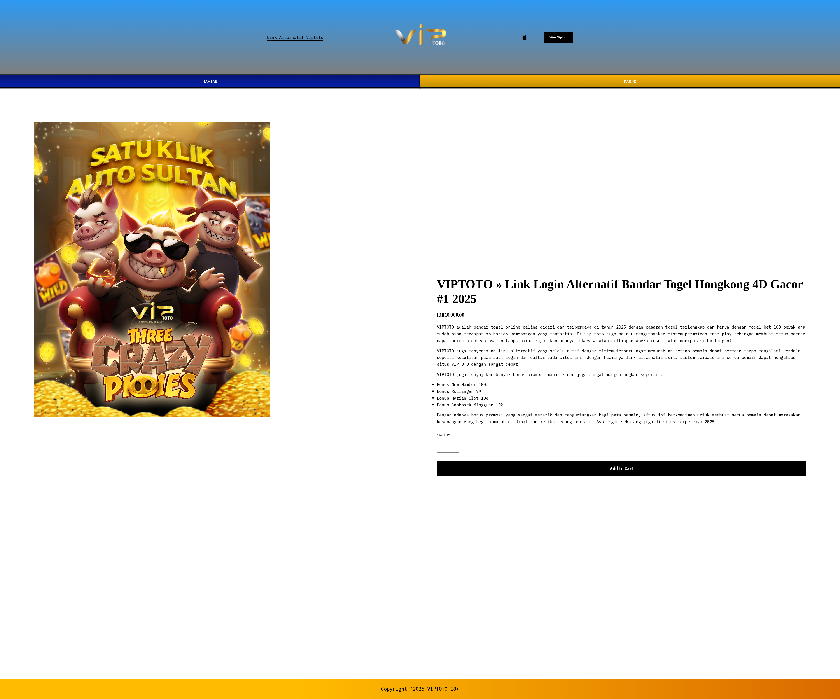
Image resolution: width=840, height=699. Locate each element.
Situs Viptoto (558, 37)
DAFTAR (210, 81)
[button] (622, 468)
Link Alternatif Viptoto (295, 37)
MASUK (630, 81)
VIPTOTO (445, 327)
